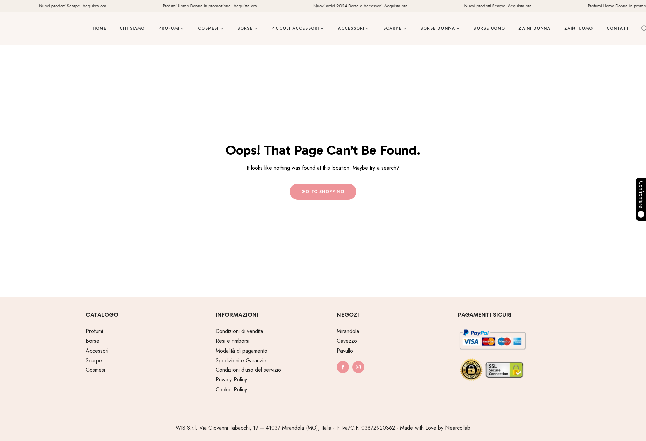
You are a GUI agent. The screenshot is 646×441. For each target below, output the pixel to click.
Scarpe (94, 360)
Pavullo (345, 351)
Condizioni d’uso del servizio (248, 370)
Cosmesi (95, 370)
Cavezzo (347, 341)
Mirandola (348, 331)
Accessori (97, 351)
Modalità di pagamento (241, 351)
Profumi (94, 331)
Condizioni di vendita (239, 331)
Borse (92, 341)
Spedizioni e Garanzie (241, 360)
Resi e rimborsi (232, 341)
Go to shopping (323, 192)
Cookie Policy (231, 389)
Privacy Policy (231, 379)
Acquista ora (90, 6)
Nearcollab (457, 428)
